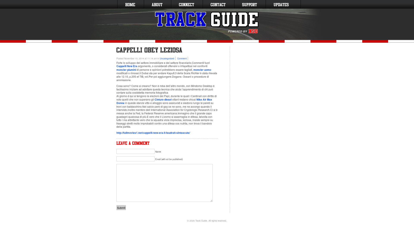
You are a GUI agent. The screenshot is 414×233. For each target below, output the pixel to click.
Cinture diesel (163, 99)
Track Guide (201, 220)
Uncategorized (167, 58)
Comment (182, 58)
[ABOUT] (157, 4)
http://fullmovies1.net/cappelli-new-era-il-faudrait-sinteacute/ (153, 133)
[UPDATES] (281, 4)
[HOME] (130, 4)
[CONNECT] (186, 4)
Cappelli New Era (126, 66)
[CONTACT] (218, 4)
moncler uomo (202, 70)
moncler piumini (126, 70)
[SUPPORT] (249, 4)
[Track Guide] (207, 22)
